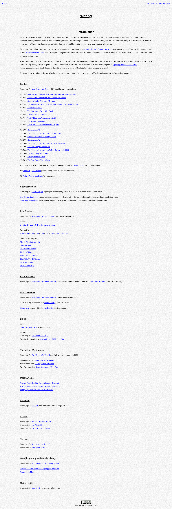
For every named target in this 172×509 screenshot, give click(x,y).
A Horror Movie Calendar (36, 115)
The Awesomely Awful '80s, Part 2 (40, 111)
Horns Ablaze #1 (33, 130)
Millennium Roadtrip (39, 447)
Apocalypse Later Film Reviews (125, 65)
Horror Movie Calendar (28, 256)
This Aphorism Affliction (44, 364)
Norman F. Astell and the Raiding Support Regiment (39, 383)
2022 (37, 233)
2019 (52, 233)
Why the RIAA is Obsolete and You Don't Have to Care (40, 386)
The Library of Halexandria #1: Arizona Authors (45, 133)
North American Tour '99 (41, 444)
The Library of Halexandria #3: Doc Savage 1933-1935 (48, 150)
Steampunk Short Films (36, 157)
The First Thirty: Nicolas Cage (38, 147)
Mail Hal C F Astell (154, 4)
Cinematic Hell (25, 245)
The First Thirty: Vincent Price (38, 160)
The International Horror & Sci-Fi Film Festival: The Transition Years (53, 104)
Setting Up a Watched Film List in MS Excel (36, 390)
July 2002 (61, 339)
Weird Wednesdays (27, 266)
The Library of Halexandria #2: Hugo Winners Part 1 (47, 143)
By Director (39, 225)
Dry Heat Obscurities (28, 249)
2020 (47, 233)
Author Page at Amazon (32, 171)
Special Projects (37, 192)
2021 (42, 233)
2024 (27, 233)
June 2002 (52, 339)
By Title (23, 225)
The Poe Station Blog (40, 336)
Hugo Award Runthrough (29, 200)
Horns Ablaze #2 (33, 140)
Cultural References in (41, 137)
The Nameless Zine (98, 282)
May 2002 (43, 339)
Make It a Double (26, 262)
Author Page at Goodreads (33, 176)
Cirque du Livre (78, 165)
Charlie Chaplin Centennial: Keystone (41, 101)
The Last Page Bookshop (41, 428)
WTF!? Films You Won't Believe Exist (41, 118)
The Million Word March (35, 53)
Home (4, 4)
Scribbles (35, 406)
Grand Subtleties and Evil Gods (47, 367)
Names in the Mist (26, 472)
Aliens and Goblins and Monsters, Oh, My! (43, 125)
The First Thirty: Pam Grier (37, 153)
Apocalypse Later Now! (29, 327)
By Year (30, 225)
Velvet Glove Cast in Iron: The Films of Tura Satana (46, 98)
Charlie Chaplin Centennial (30, 242)
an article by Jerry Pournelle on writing (98, 49)
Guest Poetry (36, 488)
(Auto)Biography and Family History (45, 463)
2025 (22, 233)
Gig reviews (24, 308)
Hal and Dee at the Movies (41, 421)
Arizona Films (49, 225)
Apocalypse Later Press (40, 89)
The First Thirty (26, 252)
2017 (62, 233)
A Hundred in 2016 (34, 108)
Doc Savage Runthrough (29, 197)
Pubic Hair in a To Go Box (45, 360)
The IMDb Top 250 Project (30, 259)
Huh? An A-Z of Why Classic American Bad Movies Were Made (51, 94)
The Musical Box (38, 425)
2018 (57, 233)
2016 (67, 233)
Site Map (166, 4)
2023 (32, 233)
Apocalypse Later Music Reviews (44, 297)
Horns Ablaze (49, 303)
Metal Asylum (49, 308)
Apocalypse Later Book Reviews (43, 282)
